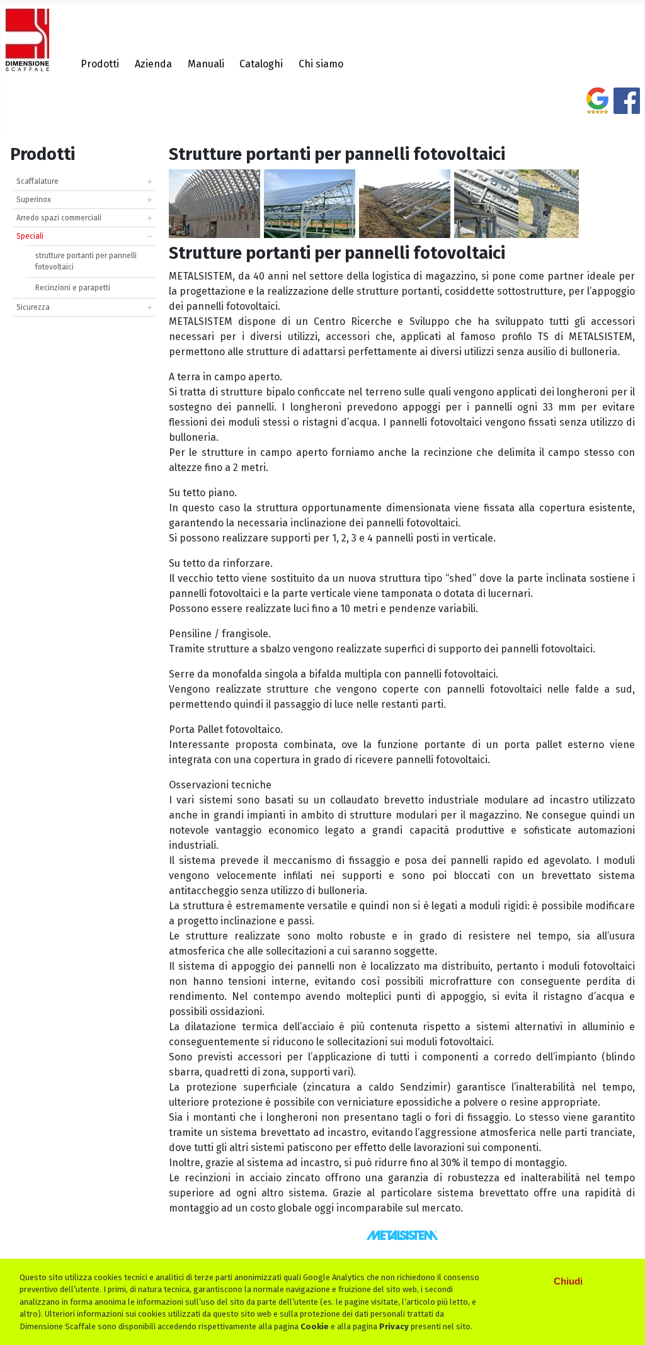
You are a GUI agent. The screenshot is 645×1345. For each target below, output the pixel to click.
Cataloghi (261, 64)
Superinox (33, 199)
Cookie (314, 1326)
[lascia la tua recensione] (597, 106)
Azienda (153, 64)
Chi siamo (321, 64)
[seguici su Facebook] (627, 106)
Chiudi (568, 1281)
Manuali (206, 64)
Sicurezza (33, 307)
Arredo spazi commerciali (58, 217)
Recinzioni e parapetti (72, 287)
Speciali (29, 236)
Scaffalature (37, 181)
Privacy (394, 1326)
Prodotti (100, 64)
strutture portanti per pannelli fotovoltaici (86, 261)
